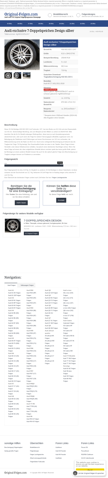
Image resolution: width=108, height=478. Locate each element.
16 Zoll (20, 23)
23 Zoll (93, 23)
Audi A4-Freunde (61, 451)
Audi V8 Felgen (68, 376)
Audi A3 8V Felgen (14, 305)
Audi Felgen (11, 285)
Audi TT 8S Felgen (69, 363)
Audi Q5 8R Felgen (51, 308)
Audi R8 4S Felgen (33, 421)
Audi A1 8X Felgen (14, 293)
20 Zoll (61, 23)
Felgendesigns (88, 14)
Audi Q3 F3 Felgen (51, 300)
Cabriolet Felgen (68, 323)
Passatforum (85, 451)
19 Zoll (51, 23)
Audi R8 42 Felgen (33, 419)
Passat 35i (84, 447)
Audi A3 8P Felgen (14, 303)
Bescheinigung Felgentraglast (13, 447)
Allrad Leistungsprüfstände (38, 458)
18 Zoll (40, 23)
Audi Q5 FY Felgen (51, 310)
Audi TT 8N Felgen (69, 358)
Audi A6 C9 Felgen (14, 381)
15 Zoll (9, 23)
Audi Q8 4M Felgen (51, 328)
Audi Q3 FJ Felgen (51, 303)
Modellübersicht (60, 14)
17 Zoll (30, 23)
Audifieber (59, 458)
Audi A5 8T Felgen (14, 341)
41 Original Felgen (31, 233)
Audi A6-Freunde (61, 454)
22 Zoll (82, 23)
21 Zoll (72, 23)
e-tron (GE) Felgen (69, 308)
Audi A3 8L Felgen (14, 300)
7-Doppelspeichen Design (42, 220)
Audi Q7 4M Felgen (51, 323)
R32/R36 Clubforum (87, 454)
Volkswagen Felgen (27, 285)
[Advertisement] (21, 86)
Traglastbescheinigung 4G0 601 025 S (58, 77)
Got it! (90, 470)
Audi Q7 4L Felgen (51, 320)
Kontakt (61, 200)
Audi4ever (59, 447)
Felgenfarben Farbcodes (37, 461)
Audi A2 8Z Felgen (69, 368)
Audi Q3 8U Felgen (51, 298)
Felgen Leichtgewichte (59, 177)
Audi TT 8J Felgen (69, 361)
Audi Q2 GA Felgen (51, 293)
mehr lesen (21, 203)
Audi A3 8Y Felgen (14, 308)
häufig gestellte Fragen (11, 451)
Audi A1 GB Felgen (14, 295)
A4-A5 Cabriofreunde (87, 458)
